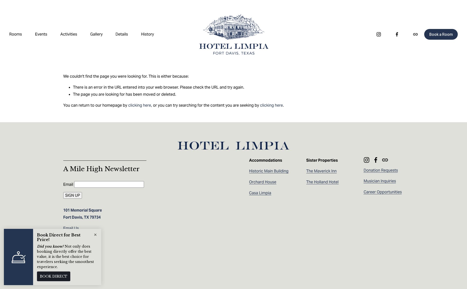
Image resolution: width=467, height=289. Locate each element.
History (147, 34)
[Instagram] (378, 34)
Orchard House (262, 182)
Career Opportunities (383, 192)
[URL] (415, 34)
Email (68, 184)
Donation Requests (381, 170)
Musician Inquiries (380, 181)
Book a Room (441, 34)
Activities (68, 34)
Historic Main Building (268, 171)
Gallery (96, 34)
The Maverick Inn (321, 171)
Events (41, 34)
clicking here (139, 105)
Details (122, 34)
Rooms (15, 34)
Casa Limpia (260, 193)
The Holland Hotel (322, 182)
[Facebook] (397, 34)
